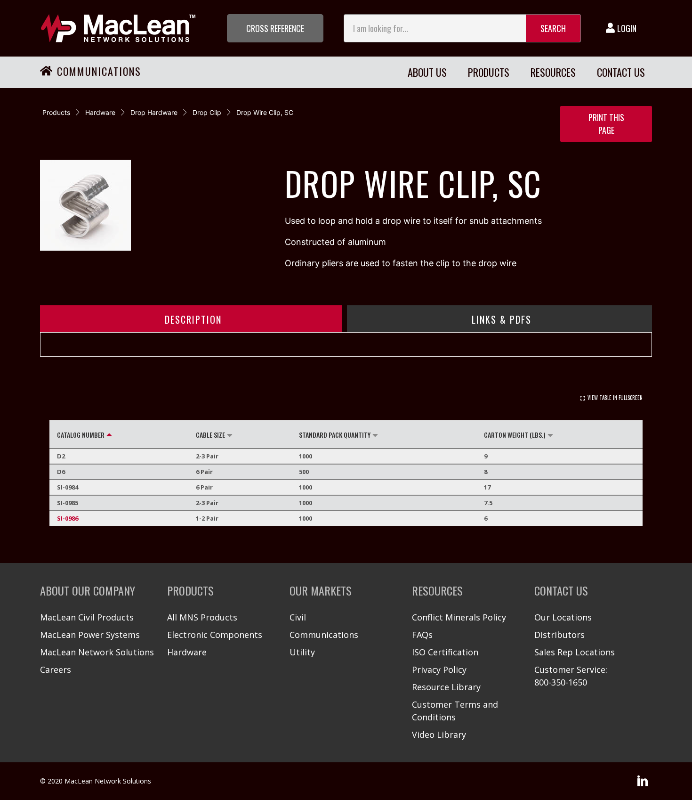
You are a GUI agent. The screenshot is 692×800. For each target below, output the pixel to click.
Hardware (100, 112)
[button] (275, 28)
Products (56, 112)
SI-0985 (67, 502)
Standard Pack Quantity (334, 435)
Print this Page (606, 123)
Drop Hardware (153, 112)
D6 (61, 471)
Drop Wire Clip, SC (264, 112)
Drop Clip (207, 112)
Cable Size (210, 435)
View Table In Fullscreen (615, 397)
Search (553, 28)
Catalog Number (81, 435)
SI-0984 (67, 487)
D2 (61, 456)
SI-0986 (67, 518)
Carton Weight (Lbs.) (515, 435)
